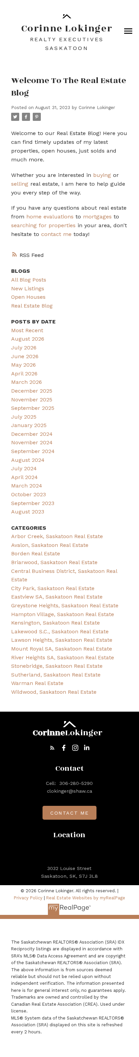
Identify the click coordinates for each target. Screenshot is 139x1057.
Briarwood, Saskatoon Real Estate (54, 562)
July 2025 (23, 417)
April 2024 (24, 477)
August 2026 (27, 339)
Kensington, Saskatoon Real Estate (55, 622)
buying (102, 175)
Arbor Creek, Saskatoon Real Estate (57, 536)
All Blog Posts (28, 279)
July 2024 (24, 468)
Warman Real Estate (37, 683)
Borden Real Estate (35, 553)
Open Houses (28, 297)
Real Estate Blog (32, 305)
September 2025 (32, 408)
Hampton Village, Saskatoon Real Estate (62, 614)
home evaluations (50, 216)
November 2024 (32, 442)
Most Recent (27, 330)
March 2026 (26, 382)
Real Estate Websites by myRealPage (85, 897)
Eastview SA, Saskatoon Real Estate (57, 596)
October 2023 (28, 494)
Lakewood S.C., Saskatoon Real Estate (60, 631)
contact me (56, 234)
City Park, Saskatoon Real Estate (52, 588)
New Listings (27, 288)
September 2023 (32, 503)
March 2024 (26, 485)
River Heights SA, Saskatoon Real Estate (62, 657)
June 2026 (24, 356)
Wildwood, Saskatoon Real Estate (53, 692)
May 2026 (23, 365)
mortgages (97, 216)
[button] (52, 748)
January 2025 (29, 425)
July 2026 (23, 347)
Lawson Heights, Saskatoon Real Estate (61, 640)
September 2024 (33, 451)
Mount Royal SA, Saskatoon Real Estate (61, 648)
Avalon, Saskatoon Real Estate (49, 545)
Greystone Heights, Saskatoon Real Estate (64, 605)
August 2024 (28, 460)
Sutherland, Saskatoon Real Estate (56, 674)
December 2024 (32, 434)
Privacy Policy (28, 897)
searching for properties (43, 225)
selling (19, 184)
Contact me (69, 813)
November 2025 (31, 399)
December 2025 (31, 391)
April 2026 (24, 373)
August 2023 (27, 511)
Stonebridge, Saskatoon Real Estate (57, 666)
